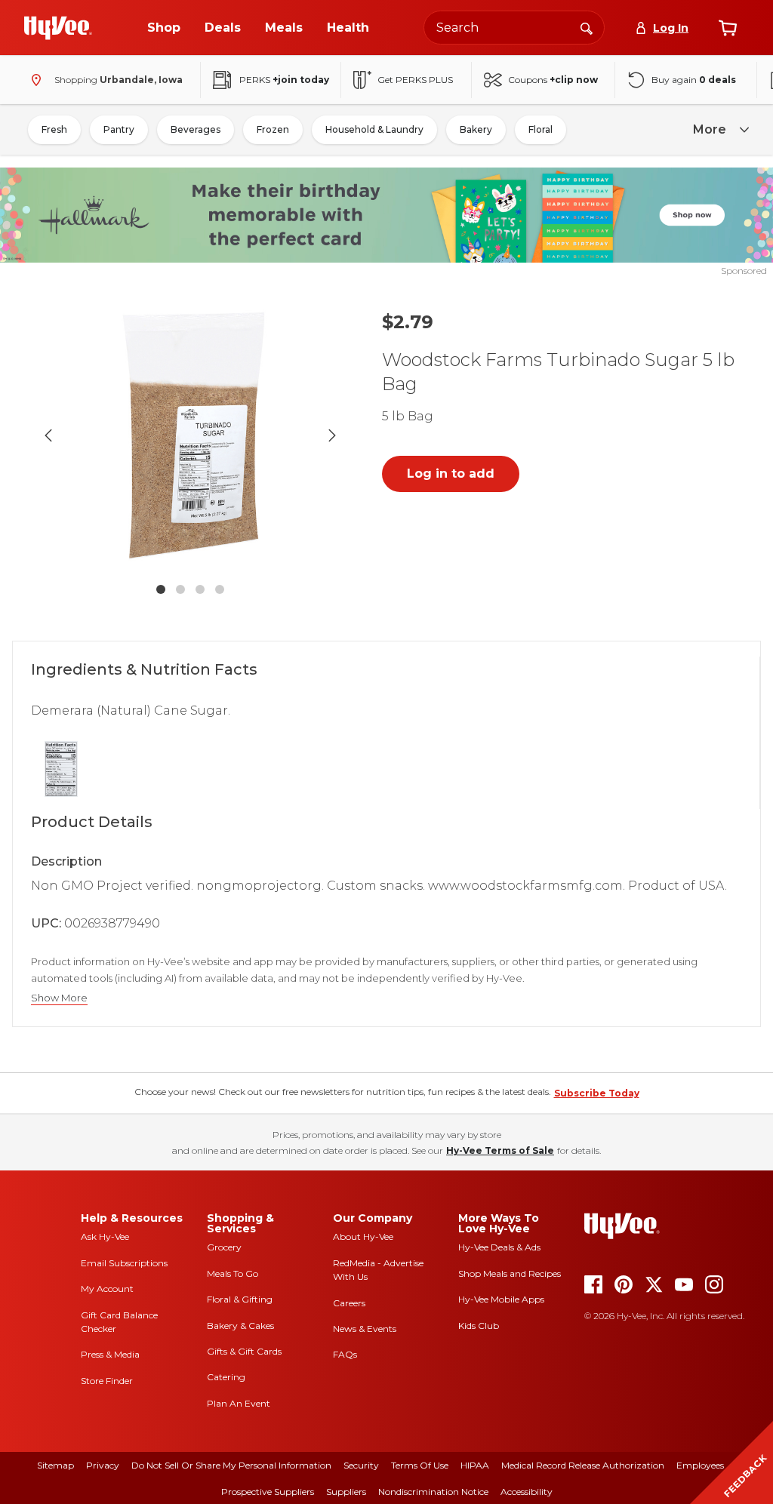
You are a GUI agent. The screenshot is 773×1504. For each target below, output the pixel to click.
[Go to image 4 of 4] (219, 589)
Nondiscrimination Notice (433, 1491)
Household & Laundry (374, 129)
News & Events (364, 1328)
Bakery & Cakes (240, 1325)
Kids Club (478, 1325)
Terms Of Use (419, 1465)
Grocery (224, 1247)
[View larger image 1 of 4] (190, 435)
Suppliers (346, 1491)
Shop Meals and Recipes (509, 1273)
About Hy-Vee (363, 1236)
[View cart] (728, 28)
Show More (59, 998)
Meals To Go (232, 1273)
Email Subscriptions (124, 1263)
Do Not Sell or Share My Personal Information (231, 1465)
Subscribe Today (596, 1093)
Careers (349, 1303)
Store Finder (107, 1380)
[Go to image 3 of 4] (200, 589)
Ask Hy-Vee (105, 1236)
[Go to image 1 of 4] (161, 589)
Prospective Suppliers (267, 1491)
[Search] (586, 27)
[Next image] (332, 435)
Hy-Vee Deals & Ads (499, 1247)
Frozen (273, 129)
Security (361, 1465)
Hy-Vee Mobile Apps (501, 1299)
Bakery (476, 129)
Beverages (195, 129)
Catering (226, 1377)
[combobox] (514, 28)
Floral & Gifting (240, 1299)
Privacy (102, 1465)
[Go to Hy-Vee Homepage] (58, 28)
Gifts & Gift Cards (244, 1351)
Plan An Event (238, 1403)
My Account (107, 1288)
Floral (540, 129)
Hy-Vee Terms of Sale (500, 1150)
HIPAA (474, 1465)
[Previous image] (48, 435)
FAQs (345, 1354)
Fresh (54, 129)
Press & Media (110, 1354)
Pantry (118, 129)
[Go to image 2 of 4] (180, 589)
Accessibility (526, 1491)
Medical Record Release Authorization (582, 1465)
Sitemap (55, 1465)
